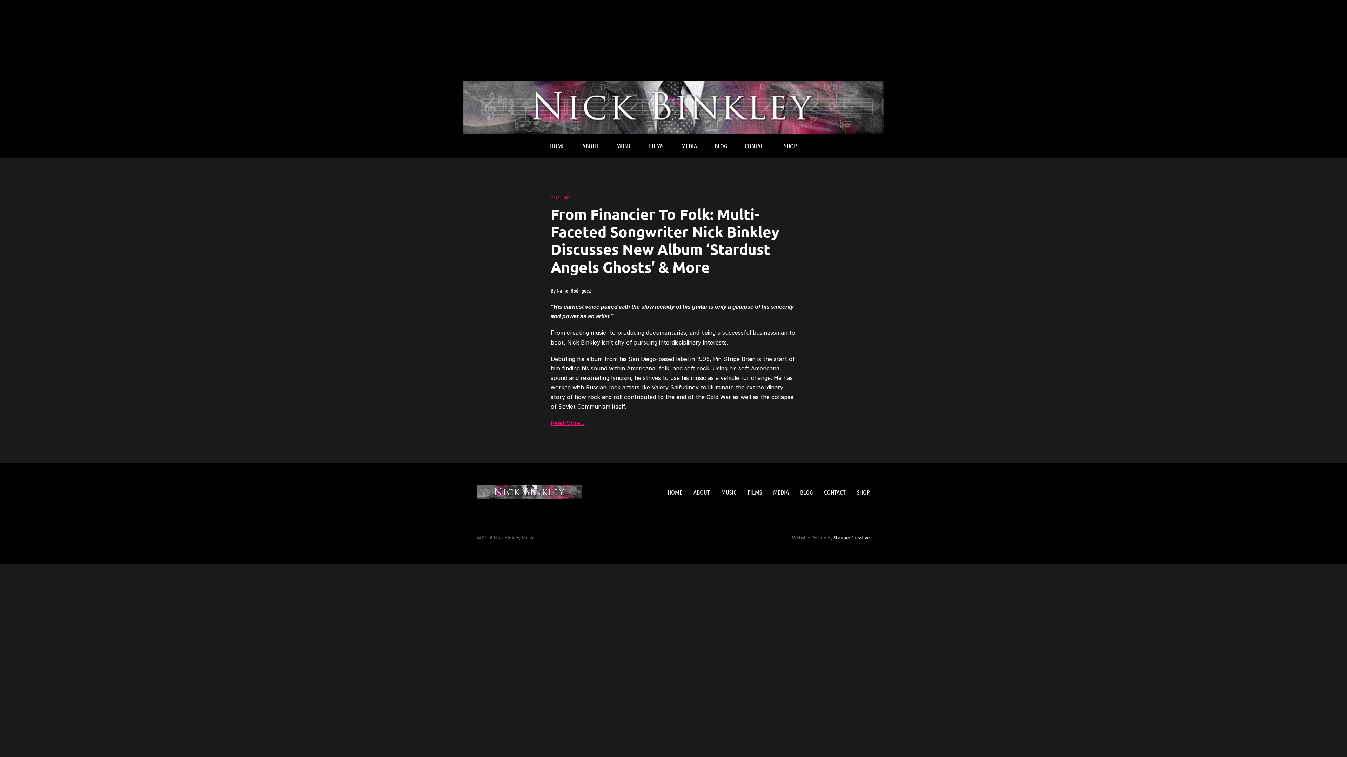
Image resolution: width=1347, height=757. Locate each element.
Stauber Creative (851, 537)
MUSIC (623, 146)
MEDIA (689, 146)
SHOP (790, 146)
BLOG (721, 146)
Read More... (567, 423)
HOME (557, 146)
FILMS (656, 146)
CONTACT (755, 146)
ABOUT (590, 146)
